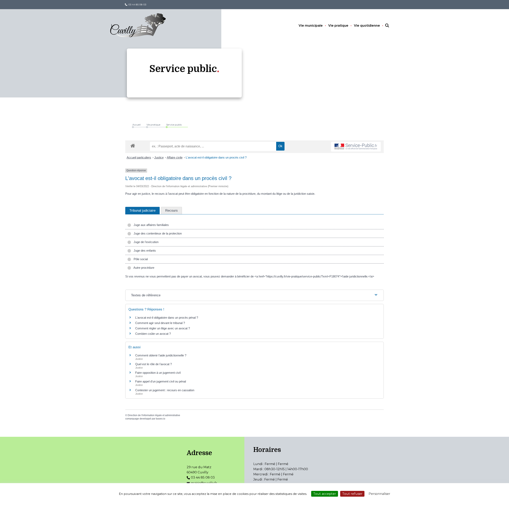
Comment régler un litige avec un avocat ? (162, 328)
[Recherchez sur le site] (383, 25)
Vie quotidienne (367, 25)
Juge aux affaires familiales (150, 225)
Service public (174, 124)
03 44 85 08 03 (137, 4)
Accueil (136, 124)
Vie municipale (311, 25)
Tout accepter (324, 494)
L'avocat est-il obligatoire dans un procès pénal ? (166, 317)
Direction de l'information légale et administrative (154, 415)
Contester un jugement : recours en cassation (164, 390)
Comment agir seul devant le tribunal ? (160, 323)
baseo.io (160, 418)
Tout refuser (352, 494)
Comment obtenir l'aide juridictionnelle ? (160, 355)
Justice (159, 157)
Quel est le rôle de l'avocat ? (153, 364)
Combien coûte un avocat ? (153, 333)
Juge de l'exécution (145, 242)
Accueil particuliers (139, 157)
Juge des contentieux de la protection (157, 233)
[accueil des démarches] (132, 145)
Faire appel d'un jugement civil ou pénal (160, 381)
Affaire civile (175, 157)
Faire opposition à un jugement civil (158, 372)
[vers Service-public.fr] (356, 147)
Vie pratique (338, 25)
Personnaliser (379, 494)
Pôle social (140, 259)
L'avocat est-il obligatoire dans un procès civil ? (216, 157)
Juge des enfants (144, 250)
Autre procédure (143, 267)
